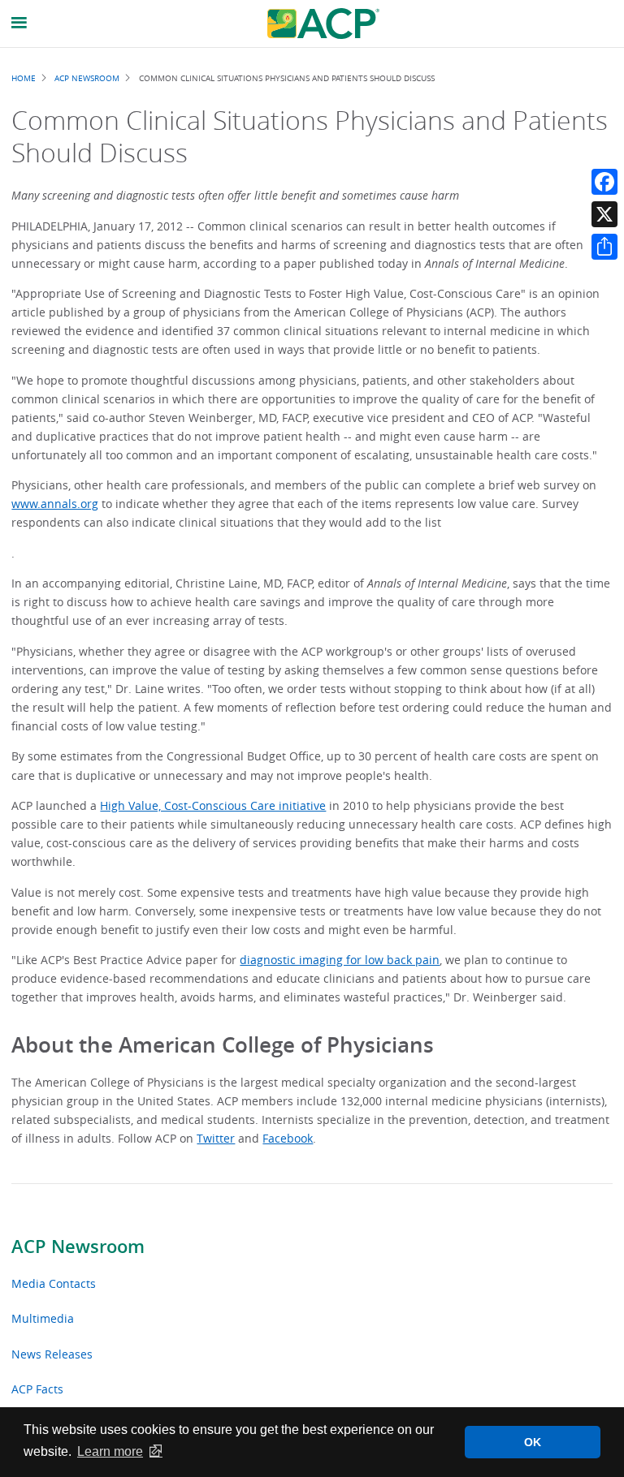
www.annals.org (54, 503)
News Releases (52, 1354)
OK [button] (532, 1442)
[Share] (604, 246)
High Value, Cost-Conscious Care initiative (213, 805)
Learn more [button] (110, 1451)
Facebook (287, 1138)
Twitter (216, 1138)
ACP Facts (37, 1389)
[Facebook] (604, 182)
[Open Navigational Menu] (19, 23)
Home (23, 78)
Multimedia (42, 1318)
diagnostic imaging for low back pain (340, 959)
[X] (604, 214)
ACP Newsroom (78, 1246)
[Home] (323, 23)
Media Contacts (53, 1283)
